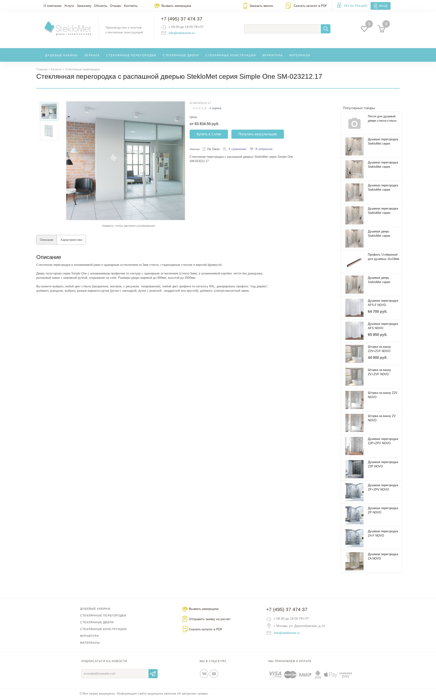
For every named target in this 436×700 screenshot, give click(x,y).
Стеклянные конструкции (231, 55)
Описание (46, 240)
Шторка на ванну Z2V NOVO (382, 395)
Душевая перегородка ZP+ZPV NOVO (383, 487)
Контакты (131, 5)
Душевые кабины (61, 55)
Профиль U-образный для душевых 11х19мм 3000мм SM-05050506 (383, 257)
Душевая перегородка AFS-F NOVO (383, 303)
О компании (53, 5)
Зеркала (92, 55)
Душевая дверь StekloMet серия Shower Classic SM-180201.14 (381, 234)
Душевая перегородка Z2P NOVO (383, 464)
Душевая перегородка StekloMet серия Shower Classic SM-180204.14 (383, 188)
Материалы (299, 55)
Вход (383, 5)
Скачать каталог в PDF (310, 5)
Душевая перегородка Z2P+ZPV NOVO (383, 441)
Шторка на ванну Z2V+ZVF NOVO (379, 349)
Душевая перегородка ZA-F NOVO (383, 533)
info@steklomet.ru (182, 33)
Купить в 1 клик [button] (209, 134)
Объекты (100, 5)
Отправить (153, 673)
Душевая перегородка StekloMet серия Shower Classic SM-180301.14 (383, 165)
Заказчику (84, 5)
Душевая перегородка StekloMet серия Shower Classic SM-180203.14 (383, 211)
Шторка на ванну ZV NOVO (382, 418)
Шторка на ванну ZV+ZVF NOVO (379, 372)
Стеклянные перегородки (131, 55)
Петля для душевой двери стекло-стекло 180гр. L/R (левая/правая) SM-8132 (382, 119)
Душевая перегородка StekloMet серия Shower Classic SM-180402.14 (383, 142)
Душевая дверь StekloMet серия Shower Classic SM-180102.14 (381, 280)
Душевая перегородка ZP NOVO (383, 510)
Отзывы (115, 5)
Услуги (69, 5)
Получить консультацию (257, 134)
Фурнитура (273, 55)
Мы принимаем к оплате (290, 661)
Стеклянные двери (181, 55)
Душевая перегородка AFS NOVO (383, 326)
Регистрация (355, 5)
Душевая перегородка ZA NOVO (383, 556)
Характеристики (71, 240)
